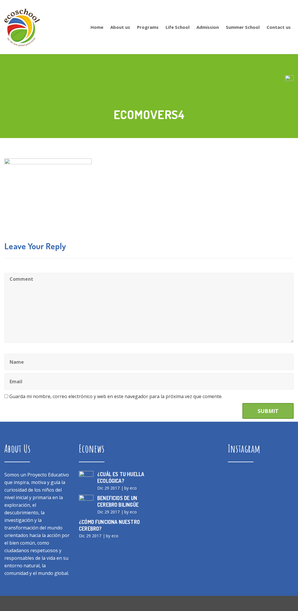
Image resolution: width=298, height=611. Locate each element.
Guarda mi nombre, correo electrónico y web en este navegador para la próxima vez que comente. (115, 396)
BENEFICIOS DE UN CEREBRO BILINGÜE (118, 501)
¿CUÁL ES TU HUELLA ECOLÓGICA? (120, 477)
